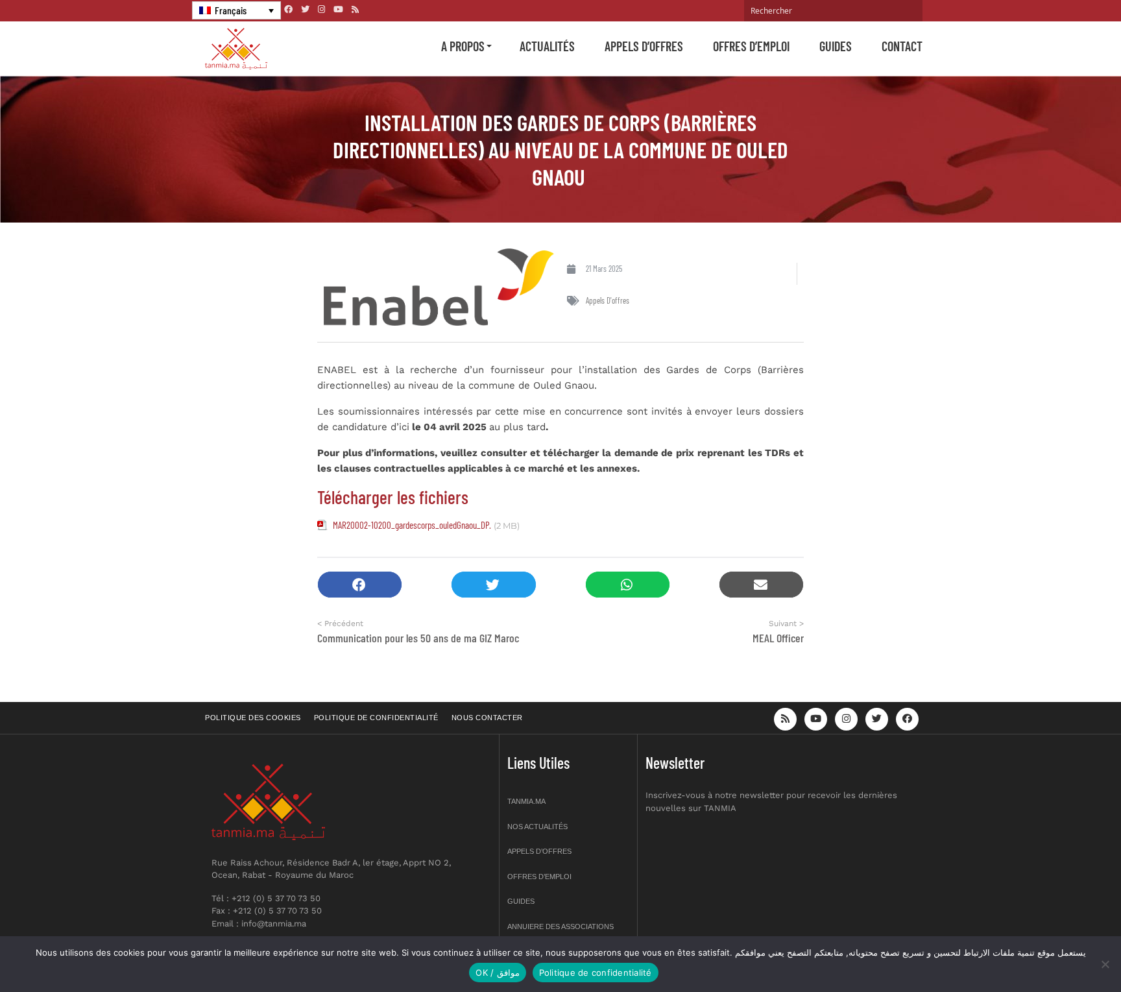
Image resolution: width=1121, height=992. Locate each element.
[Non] (1104, 964)
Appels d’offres (644, 46)
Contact (902, 46)
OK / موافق (497, 972)
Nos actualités (537, 826)
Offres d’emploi (751, 46)
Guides (835, 46)
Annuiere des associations (560, 926)
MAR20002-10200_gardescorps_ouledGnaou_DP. (412, 525)
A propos (463, 46)
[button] (359, 585)
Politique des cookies (253, 717)
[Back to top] (1066, 951)
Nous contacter (487, 717)
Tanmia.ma (526, 801)
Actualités (547, 46)
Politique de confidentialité (376, 717)
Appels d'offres (607, 300)
